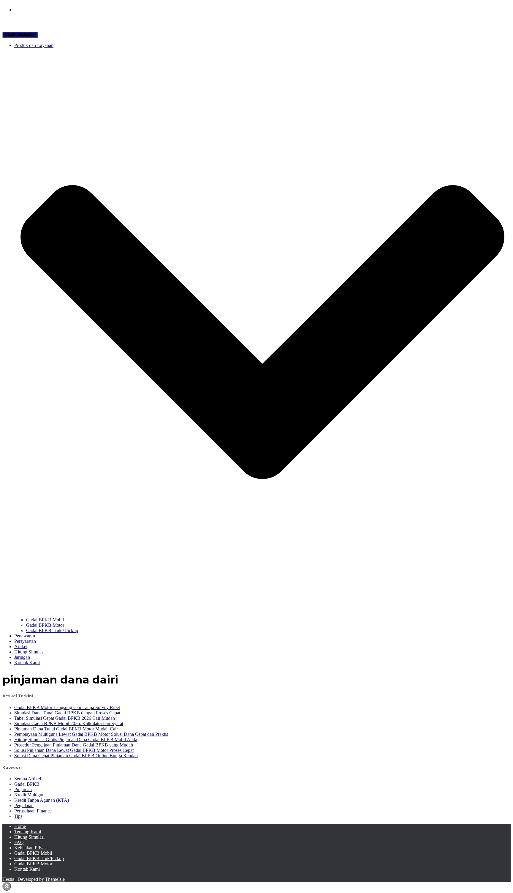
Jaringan (22, 657)
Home (20, 826)
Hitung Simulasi (29, 651)
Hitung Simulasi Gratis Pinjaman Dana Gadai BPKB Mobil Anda (75, 739)
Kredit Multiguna (30, 794)
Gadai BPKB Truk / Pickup (52, 630)
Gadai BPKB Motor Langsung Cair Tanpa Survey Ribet (67, 707)
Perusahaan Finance (33, 810)
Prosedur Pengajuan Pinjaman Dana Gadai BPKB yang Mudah (73, 744)
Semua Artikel (27, 778)
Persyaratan (25, 641)
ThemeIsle (55, 879)
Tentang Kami (27, 831)
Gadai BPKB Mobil (45, 619)
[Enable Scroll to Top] (6, 886)
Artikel (20, 646)
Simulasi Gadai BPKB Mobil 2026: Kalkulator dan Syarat (68, 723)
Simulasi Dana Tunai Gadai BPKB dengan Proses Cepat (67, 712)
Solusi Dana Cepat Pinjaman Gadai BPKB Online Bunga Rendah (76, 755)
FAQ (19, 842)
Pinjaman (23, 789)
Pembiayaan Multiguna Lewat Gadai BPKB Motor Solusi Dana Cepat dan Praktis (91, 734)
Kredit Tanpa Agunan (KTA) (41, 800)
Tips (18, 816)
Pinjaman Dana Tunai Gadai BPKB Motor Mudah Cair (66, 728)
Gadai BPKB (26, 784)
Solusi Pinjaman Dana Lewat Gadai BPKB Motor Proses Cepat (74, 750)
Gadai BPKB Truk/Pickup (39, 858)
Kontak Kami (27, 662)
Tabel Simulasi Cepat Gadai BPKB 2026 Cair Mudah (64, 718)
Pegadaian (24, 805)
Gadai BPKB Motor (45, 625)
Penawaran (24, 635)
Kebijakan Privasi (31, 847)
